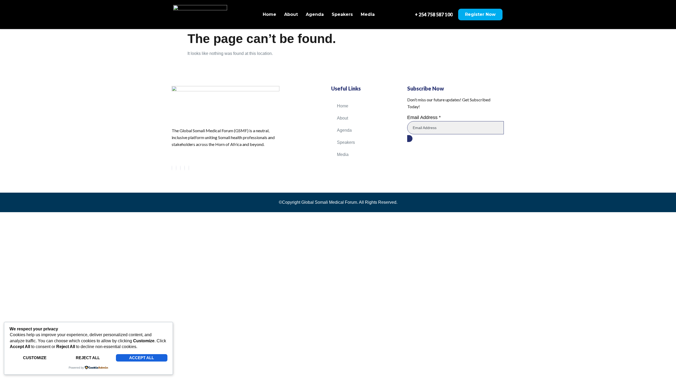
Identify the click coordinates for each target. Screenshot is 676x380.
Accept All (141, 357)
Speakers (342, 14)
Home (269, 14)
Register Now (480, 14)
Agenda (315, 14)
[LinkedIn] (180, 167)
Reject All (88, 357)
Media (368, 14)
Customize (34, 357)
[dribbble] (184, 167)
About (291, 14)
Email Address (424, 117)
